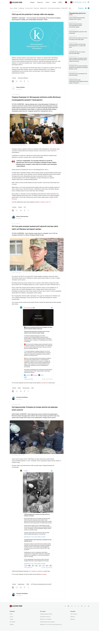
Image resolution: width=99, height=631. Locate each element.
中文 (80, 2)
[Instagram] (13, 81)
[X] (28, 81)
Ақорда (15, 8)
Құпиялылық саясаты (45, 616)
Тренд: (11, 8)
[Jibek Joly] (81, 8)
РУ (75, 2)
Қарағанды (21, 584)
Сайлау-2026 (64, 8)
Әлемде (12, 624)
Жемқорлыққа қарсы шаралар (47, 621)
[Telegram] (20, 81)
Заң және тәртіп (29, 8)
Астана (14, 207)
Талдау (54, 2)
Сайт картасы (73, 614)
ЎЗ (85, 2)
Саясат (11, 616)
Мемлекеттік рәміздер (45, 619)
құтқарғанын (44, 382)
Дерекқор (36, 8)
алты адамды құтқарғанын (36, 571)
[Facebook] (24, 81)
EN (78, 2)
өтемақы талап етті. (45, 202)
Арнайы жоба (43, 8)
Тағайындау (21, 8)
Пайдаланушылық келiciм (46, 614)
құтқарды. (44, 574)
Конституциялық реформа (54, 8)
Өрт (32, 388)
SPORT (60, 2)
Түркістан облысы (23, 78)
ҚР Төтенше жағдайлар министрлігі (41, 584)
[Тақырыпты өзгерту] (67, 2)
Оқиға (14, 78)
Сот (25, 207)
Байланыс (72, 616)
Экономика (12, 621)
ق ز (83, 2)
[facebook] (75, 606)
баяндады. (14, 199)
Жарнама (72, 619)
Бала (19, 388)
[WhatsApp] (17, 81)
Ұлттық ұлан (26, 388)
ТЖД (27, 584)
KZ (71, 2)
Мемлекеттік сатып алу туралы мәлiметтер (51, 624)
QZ (73, 2)
